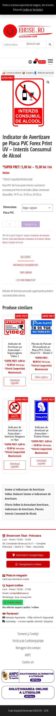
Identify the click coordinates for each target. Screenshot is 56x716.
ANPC (28, 655)
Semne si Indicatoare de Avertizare (36, 235)
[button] (48, 82)
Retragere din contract (28, 647)
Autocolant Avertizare (17, 238)
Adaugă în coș (31, 224)
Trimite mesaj (14, 602)
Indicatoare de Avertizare (35, 238)
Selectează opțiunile (15, 381)
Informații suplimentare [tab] (25, 265)
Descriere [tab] (26, 257)
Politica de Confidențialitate (28, 640)
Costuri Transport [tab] (26, 280)
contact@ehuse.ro (19, 593)
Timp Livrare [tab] (26, 272)
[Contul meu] (30, 61)
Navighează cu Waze (30, 564)
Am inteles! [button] (38, 9)
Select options (41, 377)
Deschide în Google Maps (29, 555)
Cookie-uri (27, 9)
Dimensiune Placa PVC (9, 209)
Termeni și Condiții (28, 633)
